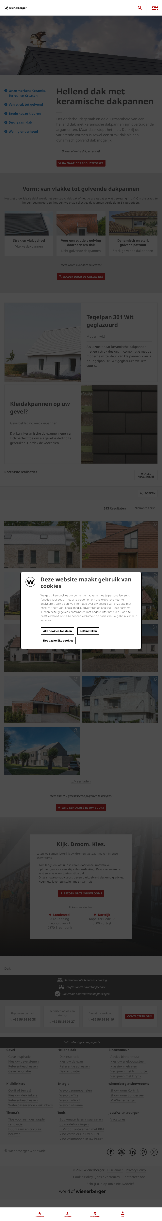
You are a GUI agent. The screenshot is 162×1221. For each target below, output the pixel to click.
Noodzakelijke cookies (58, 640)
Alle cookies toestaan (57, 631)
